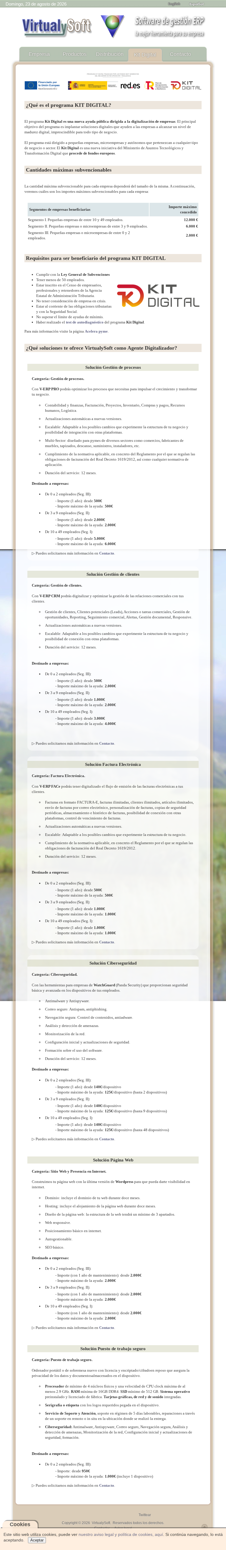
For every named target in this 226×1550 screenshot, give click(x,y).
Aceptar (37, 1540)
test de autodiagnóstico (85, 322)
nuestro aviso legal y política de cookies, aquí (121, 1534)
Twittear (145, 1515)
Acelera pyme (96, 331)
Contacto (106, 553)
